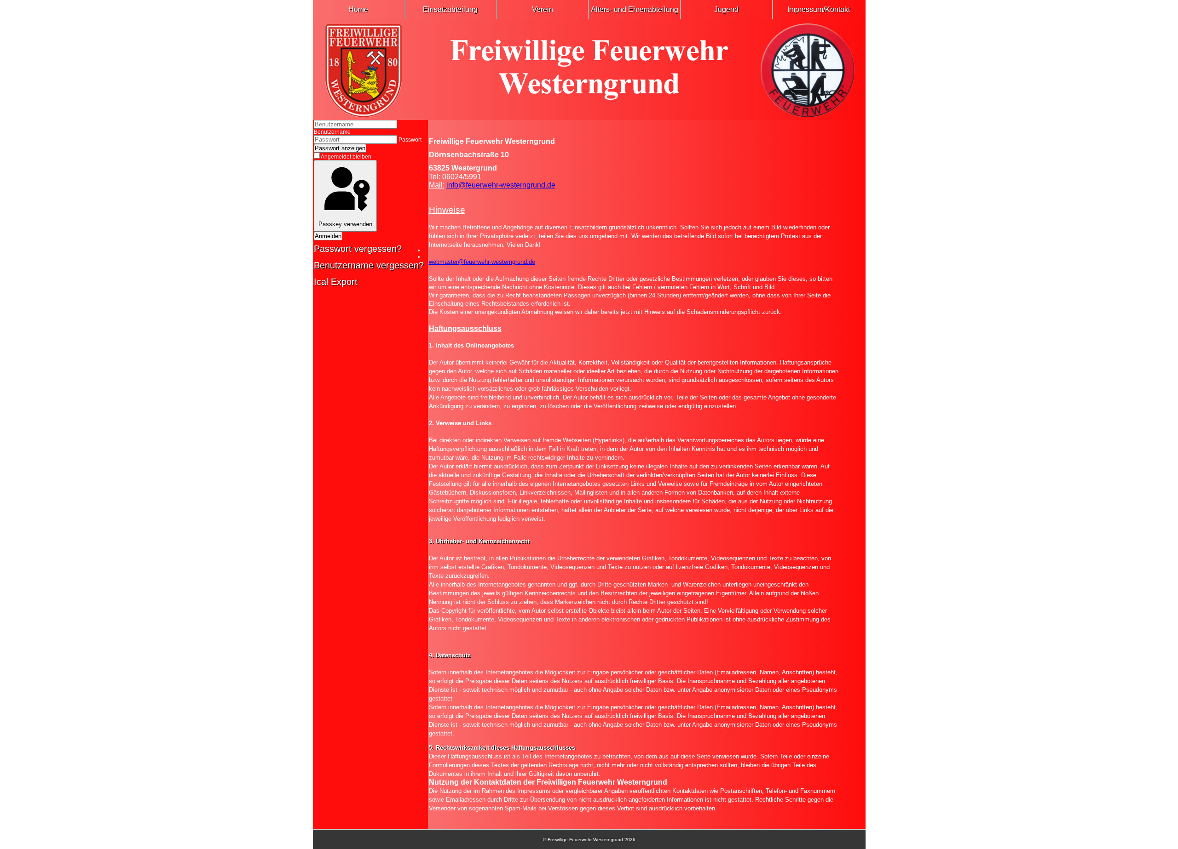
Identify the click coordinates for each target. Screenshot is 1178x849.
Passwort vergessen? (358, 249)
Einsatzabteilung (450, 9)
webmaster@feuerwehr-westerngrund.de (482, 261)
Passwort (410, 140)
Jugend (726, 9)
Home (358, 9)
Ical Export (336, 282)
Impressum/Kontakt (818, 9)
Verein (542, 9)
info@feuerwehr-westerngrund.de (500, 185)
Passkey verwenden (345, 224)
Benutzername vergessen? (369, 265)
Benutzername (332, 132)
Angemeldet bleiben (346, 157)
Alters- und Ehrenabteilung (634, 9)
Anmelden (328, 236)
